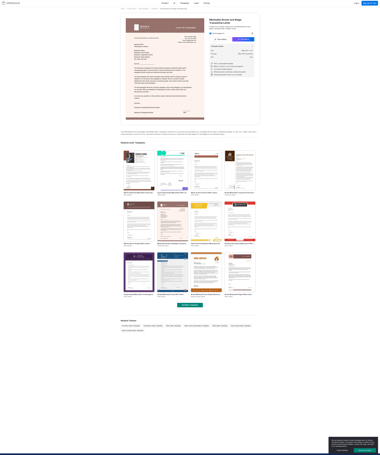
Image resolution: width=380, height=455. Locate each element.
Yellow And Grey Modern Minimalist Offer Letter (206, 243)
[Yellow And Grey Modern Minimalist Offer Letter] (206, 221)
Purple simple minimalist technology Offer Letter (139, 294)
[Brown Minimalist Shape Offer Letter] (240, 272)
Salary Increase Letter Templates (132, 330)
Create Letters (131, 8)
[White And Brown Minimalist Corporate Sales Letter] (139, 170)
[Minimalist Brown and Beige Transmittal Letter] (172, 221)
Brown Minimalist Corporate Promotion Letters (240, 193)
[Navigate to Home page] (11, 3)
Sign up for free (369, 3)
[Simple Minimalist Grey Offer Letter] (172, 272)
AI (174, 3)
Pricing (206, 3)
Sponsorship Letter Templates (241, 326)
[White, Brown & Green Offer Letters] (206, 170)
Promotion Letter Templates (131, 326)
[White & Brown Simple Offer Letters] (139, 221)
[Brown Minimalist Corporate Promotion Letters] (240, 170)
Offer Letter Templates (173, 326)
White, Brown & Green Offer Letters (204, 193)
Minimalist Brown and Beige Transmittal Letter (172, 243)
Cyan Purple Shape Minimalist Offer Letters (172, 193)
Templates (184, 3)
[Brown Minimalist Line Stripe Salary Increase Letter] (206, 272)
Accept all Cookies (365, 450)
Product (165, 3)
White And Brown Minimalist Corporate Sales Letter (139, 193)
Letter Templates (143, 8)
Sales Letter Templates (219, 326)
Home (122, 8)
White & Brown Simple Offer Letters (137, 243)
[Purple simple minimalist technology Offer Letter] (139, 272)
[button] (220, 39)
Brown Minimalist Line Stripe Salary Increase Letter (206, 294)
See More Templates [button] (190, 305)
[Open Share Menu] (252, 33)
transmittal (154, 8)
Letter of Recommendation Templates (196, 326)
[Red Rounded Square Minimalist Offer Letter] (240, 221)
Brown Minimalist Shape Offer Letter (238, 294)
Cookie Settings (342, 450)
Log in (356, 3)
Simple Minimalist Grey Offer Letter (170, 294)
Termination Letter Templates (152, 326)
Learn (196, 3)
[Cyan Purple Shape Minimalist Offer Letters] (172, 170)
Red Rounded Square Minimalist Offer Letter (240, 243)
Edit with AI (245, 39)
